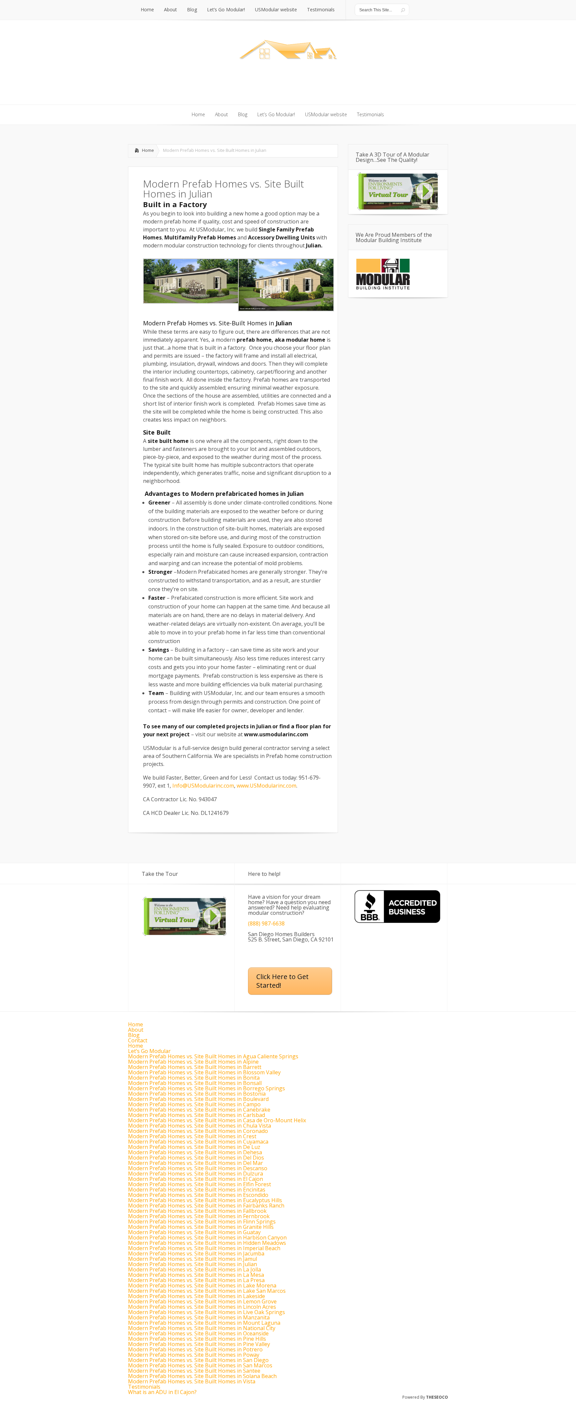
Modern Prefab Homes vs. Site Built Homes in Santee (194, 1370)
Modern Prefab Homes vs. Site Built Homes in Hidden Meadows (207, 1242)
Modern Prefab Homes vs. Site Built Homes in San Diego (198, 1360)
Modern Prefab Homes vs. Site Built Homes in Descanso (197, 1168)
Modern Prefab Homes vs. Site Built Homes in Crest (192, 1136)
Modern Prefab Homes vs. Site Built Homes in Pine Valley (199, 1344)
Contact (137, 1040)
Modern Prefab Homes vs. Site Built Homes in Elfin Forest (199, 1184)
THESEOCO (437, 1397)
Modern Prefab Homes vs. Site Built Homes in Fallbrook (197, 1211)
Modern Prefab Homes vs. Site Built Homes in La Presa (196, 1280)
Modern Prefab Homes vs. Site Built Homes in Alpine (193, 1061)
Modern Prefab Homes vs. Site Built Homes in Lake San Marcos (207, 1290)
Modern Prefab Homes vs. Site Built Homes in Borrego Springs (206, 1088)
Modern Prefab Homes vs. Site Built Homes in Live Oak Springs (206, 1312)
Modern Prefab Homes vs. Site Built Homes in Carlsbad (196, 1115)
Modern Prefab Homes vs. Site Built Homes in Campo (194, 1104)
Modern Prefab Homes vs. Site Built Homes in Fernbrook (199, 1216)
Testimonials (144, 1386)
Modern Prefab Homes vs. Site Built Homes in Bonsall (195, 1083)
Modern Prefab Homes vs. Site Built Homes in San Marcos (200, 1365)
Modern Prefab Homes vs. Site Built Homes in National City (201, 1328)
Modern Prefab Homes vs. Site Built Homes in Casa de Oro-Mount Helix (217, 1120)
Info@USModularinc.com (203, 785)
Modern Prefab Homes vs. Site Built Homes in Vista (191, 1381)
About (135, 1029)
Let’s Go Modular (149, 1051)
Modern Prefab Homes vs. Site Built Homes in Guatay (194, 1232)
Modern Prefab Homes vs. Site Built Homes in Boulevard (198, 1099)
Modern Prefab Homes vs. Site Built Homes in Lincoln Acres (202, 1306)
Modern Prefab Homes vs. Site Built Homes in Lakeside (196, 1296)
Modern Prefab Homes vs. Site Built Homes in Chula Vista (199, 1125)
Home (148, 150)
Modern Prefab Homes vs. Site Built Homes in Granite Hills (201, 1227)
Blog (134, 1035)
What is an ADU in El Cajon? (162, 1392)
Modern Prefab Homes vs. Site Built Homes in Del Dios (196, 1157)
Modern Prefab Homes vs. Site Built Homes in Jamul (192, 1258)
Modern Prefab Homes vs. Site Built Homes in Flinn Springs (202, 1221)
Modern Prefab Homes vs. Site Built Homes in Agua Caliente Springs (213, 1056)
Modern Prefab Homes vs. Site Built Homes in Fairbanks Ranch (206, 1205)
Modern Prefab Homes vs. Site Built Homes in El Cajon (195, 1179)
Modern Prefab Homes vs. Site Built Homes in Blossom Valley (204, 1072)
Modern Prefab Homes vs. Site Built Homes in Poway (193, 1354)
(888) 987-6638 (266, 923)
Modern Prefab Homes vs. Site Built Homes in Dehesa (195, 1152)
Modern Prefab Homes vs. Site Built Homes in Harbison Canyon (207, 1237)
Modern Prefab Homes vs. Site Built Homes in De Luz (194, 1147)
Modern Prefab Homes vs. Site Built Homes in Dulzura (195, 1173)
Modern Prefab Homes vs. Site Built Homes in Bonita (194, 1077)
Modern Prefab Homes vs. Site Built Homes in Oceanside (198, 1333)
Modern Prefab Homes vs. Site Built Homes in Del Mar (195, 1163)
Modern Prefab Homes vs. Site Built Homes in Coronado (198, 1131)
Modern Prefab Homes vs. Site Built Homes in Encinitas (196, 1189)
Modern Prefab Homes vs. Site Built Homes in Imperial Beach (204, 1248)
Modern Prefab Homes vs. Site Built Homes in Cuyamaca (198, 1141)
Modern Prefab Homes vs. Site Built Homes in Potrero (195, 1349)
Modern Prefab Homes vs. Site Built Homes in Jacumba (196, 1253)
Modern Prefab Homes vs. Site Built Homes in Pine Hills (197, 1338)
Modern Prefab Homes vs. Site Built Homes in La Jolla (194, 1269)
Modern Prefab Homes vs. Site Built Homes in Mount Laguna (204, 1322)
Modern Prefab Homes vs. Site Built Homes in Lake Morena (202, 1285)
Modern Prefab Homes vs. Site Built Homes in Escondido (198, 1195)
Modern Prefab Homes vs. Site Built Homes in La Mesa (196, 1274)
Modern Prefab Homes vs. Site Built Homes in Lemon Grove (202, 1301)
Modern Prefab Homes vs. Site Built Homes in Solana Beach (202, 1376)
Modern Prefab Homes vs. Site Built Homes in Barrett (194, 1067)
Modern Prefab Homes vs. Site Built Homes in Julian (192, 1264)
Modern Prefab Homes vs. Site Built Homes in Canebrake (199, 1109)
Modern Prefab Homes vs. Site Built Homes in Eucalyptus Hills (205, 1200)
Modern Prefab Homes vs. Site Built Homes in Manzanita (199, 1317)
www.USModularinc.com (266, 785)
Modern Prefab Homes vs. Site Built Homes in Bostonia (197, 1093)
